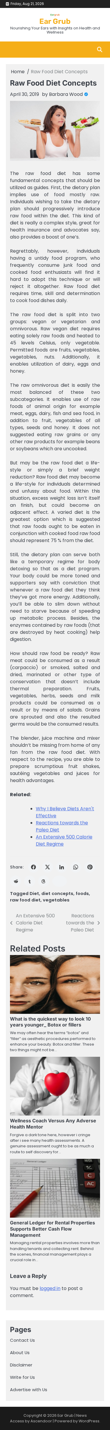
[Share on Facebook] (33, 867)
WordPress (89, 1421)
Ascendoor (41, 1421)
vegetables (56, 900)
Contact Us (22, 1340)
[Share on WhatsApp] (75, 867)
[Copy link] (59, 881)
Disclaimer (21, 1365)
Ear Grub (55, 21)
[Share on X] (47, 867)
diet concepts (57, 893)
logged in (50, 1288)
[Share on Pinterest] (89, 867)
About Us (20, 1352)
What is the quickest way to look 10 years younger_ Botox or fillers (50, 1022)
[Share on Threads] (43, 881)
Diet (34, 893)
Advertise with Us (28, 1389)
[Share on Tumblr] (29, 881)
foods (82, 893)
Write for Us (22, 1377)
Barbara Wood (66, 94)
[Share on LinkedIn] (61, 867)
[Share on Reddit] (15, 881)
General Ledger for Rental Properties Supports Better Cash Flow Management (52, 1229)
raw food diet (25, 900)
